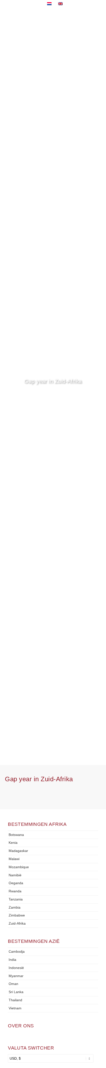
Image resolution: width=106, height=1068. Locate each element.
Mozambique (19, 867)
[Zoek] (80, 20)
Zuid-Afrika (17, 923)
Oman (13, 984)
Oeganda (16, 883)
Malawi (14, 859)
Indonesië (16, 968)
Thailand (15, 1000)
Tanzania (16, 899)
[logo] (25, 23)
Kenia (13, 843)
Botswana (16, 835)
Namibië (15, 875)
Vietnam (15, 1008)
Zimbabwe (17, 915)
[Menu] (91, 20)
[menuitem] (80, 20)
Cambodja (17, 951)
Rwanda (15, 891)
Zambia (14, 907)
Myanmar (16, 976)
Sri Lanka (16, 992)
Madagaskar (18, 851)
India (12, 960)
